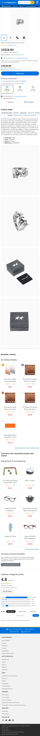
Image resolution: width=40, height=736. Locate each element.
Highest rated (21, 611)
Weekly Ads (27, 631)
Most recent (11, 611)
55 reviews (13, 45)
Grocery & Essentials (31, 6)
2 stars (3, 603)
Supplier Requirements (8, 653)
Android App (5, 714)
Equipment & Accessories (30, 115)
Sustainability (5, 651)
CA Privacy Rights (6, 700)
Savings (21, 6)
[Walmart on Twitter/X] (6, 720)
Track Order (15, 631)
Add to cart (20, 73)
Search (36, 615)
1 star (3, 605)
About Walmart (6, 640)
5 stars (3, 597)
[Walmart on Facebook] (3, 720)
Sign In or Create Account (15, 629)
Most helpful (33, 611)
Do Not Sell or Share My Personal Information (14, 705)
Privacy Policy (5, 697)
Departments (7, 6)
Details (15, 98)
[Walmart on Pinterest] (13, 720)
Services (15, 6)
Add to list (10, 102)
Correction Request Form (10, 565)
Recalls (3, 681)
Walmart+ (4, 667)
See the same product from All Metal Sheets (27, 448)
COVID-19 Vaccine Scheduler (9, 676)
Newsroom (5, 645)
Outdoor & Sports (17, 115)
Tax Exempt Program (7, 689)
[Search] (32, 2)
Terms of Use (5, 695)
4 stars (3, 599)
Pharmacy (4, 678)
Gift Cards (4, 670)
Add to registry (30, 102)
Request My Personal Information (10, 702)
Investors (4, 648)
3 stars (3, 601)
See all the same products (32, 549)
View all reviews (7, 591)
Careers (4, 643)
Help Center (30, 629)
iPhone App (5, 711)
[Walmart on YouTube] (10, 720)
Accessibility (5, 683)
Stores (3, 662)
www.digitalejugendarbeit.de (20, 58)
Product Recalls (6, 686)
